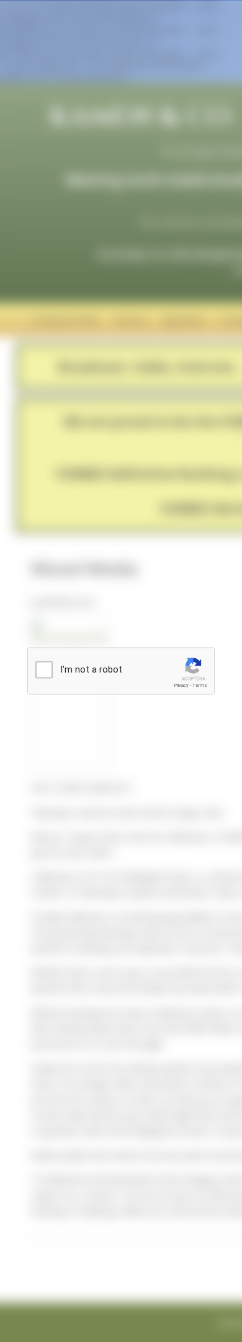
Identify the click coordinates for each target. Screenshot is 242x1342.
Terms (199, 685)
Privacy (181, 685)
